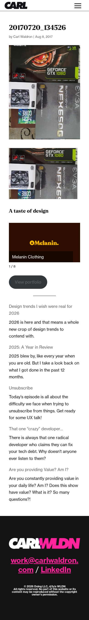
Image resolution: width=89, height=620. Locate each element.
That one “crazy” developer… (36, 428)
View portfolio (28, 282)
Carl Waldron (22, 37)
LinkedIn (56, 569)
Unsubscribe (21, 387)
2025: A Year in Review (31, 347)
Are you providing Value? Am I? (38, 469)
